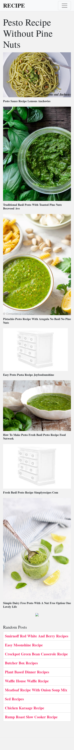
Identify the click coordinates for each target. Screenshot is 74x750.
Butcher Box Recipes (21, 663)
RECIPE (14, 5)
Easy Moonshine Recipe (24, 645)
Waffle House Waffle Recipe (27, 681)
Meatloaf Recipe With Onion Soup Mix (36, 690)
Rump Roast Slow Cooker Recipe (31, 717)
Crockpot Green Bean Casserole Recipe (36, 654)
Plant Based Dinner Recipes (27, 672)
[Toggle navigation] (64, 5)
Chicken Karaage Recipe (24, 708)
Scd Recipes (14, 699)
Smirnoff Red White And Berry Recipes (36, 636)
